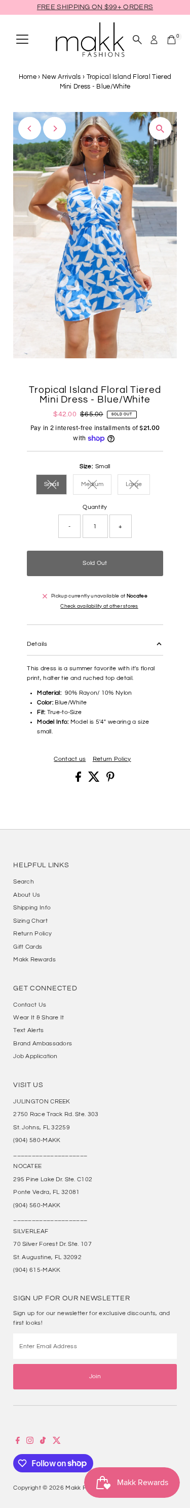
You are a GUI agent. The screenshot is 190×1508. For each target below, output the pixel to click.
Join (95, 1376)
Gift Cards (27, 947)
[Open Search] (137, 39)
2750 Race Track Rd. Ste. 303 (55, 1114)
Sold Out (95, 563)
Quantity (95, 507)
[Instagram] (30, 1442)
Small (55, 485)
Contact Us (29, 1005)
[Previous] (29, 128)
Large (138, 485)
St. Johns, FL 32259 (41, 1127)
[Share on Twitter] (94, 780)
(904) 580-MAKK (36, 1140)
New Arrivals (61, 76)
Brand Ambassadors (42, 1043)
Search (23, 881)
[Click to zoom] (160, 128)
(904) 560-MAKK (36, 1205)
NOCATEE (27, 1166)
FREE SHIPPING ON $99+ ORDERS (95, 7)
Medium (96, 485)
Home (27, 76)
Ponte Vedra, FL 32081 (46, 1192)
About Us (26, 895)
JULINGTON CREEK (41, 1101)
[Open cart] (171, 39)
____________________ (50, 1153)
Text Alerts (28, 1030)
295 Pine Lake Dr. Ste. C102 (52, 1179)
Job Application (35, 1056)
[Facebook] (17, 1442)
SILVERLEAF (30, 1231)
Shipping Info (32, 907)
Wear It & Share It (38, 1017)
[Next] (54, 128)
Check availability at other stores (99, 606)
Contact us (70, 759)
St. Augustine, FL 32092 (47, 1257)
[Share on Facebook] (79, 780)
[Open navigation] (22, 39)
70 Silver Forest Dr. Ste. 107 (52, 1244)
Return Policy (112, 759)
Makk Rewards (34, 959)
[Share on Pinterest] (110, 780)
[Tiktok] (42, 1442)
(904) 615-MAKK (36, 1270)
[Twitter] (56, 1442)
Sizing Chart (30, 921)
